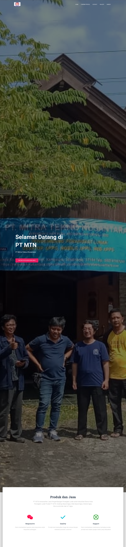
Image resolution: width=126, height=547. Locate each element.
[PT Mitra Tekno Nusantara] (17, 4)
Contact (94, 4)
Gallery (102, 4)
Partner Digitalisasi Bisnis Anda (26, 260)
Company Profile (85, 4)
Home (76, 4)
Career (109, 4)
